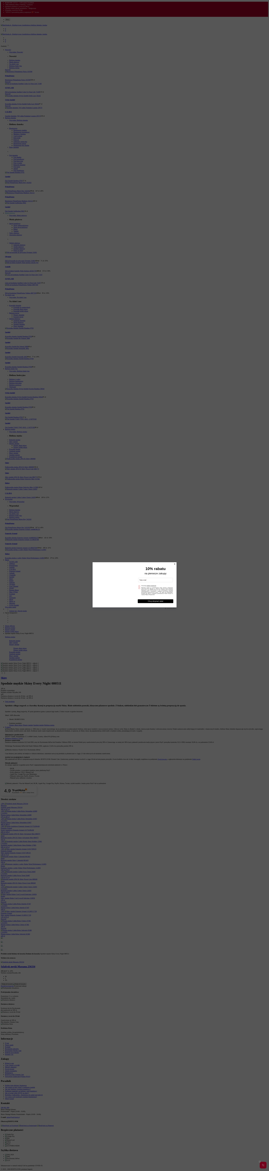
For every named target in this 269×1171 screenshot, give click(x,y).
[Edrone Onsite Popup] (134, 585)
